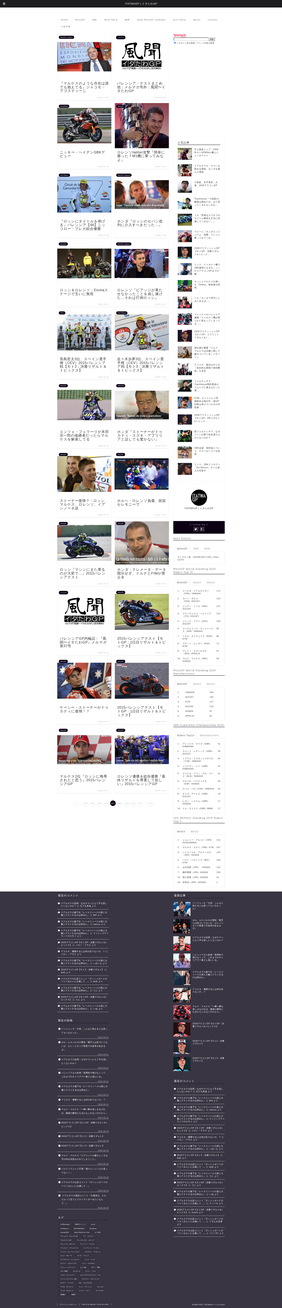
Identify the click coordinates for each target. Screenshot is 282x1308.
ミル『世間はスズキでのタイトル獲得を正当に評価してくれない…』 (207, 218)
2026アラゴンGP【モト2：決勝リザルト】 (82, 1136)
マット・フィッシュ (85, 1287)
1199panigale (65, 1224)
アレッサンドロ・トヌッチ (85, 1240)
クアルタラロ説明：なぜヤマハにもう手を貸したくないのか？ (84, 1061)
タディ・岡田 (95, 1267)
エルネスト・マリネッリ (93, 1252)
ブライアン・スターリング (90, 1279)
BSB (127, 19)
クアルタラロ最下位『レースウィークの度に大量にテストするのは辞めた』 (84, 1088)
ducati (93, 1224)
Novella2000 (64, 1232)
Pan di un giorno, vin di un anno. (95, 1304)
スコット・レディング (67, 1267)
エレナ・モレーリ (66, 1256)
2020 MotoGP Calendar (151, 19)
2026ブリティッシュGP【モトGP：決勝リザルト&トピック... (207, 251)
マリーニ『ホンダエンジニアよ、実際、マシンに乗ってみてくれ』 (207, 234)
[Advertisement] (198, 68)
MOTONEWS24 (79, 1228)
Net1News (93, 1228)
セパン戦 (83, 1267)
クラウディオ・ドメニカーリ (69, 1259)
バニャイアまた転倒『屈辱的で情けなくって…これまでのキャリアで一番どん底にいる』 (84, 1075)
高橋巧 (73, 1294)
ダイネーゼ (76, 1271)
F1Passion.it (64, 1228)
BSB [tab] (207, 548)
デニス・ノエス (90, 1271)
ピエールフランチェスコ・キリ (90, 1275)
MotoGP (80, 19)
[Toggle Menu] (4, 3)
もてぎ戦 (97, 1232)
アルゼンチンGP (65, 1240)
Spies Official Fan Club (81, 1232)
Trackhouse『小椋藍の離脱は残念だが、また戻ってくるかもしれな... (207, 201)
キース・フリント (83, 1256)
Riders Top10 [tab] (185, 735)
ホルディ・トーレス (67, 1283)
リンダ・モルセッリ (67, 1291)
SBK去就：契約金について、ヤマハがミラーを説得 (207, 451)
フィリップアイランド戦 (68, 1279)
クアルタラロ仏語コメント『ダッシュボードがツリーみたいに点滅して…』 (84, 1184)
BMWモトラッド (80, 1224)
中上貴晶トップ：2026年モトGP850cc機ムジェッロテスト (206, 152)
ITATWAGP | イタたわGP (141, 3)
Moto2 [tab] (197, 582)
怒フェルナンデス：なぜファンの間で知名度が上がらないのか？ (207, 434)
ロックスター (100, 1291)
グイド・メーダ (90, 1259)
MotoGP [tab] (182, 548)
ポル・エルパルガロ (85, 1283)
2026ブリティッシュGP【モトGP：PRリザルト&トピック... (207, 418)
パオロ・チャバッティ (67, 1275)
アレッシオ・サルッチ (67, 1244)
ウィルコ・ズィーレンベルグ (69, 1252)
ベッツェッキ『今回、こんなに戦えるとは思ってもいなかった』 (84, 1031)
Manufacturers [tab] (209, 735)
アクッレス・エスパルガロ (69, 1236)
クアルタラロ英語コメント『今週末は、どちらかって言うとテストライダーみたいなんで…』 (83, 1199)
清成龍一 (63, 1294)
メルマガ (65, 26)
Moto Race (111, 19)
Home (64, 19)
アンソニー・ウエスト (87, 1244)
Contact (213, 19)
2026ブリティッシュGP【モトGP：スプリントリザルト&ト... (207, 334)
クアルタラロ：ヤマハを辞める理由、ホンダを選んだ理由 (207, 169)
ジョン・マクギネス (88, 1263)
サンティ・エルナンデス (68, 1263)
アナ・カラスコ (88, 1236)
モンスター (100, 1287)
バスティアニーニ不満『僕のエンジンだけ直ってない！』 (84, 1171)
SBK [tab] (196, 548)
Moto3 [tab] (211, 582)
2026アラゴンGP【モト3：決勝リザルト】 (82, 970)
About (196, 19)
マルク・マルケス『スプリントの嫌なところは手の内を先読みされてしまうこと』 (84, 1157)
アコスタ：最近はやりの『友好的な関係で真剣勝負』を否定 (207, 367)
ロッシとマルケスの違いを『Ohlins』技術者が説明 (207, 284)
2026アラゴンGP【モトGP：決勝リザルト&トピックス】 (84, 1125)
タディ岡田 (64, 1271)
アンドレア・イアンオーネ (69, 1248)
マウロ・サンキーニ (67, 1287)
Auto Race (179, 19)
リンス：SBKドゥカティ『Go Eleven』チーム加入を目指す (207, 467)
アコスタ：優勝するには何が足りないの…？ (83, 951)
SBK (94, 19)
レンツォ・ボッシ (84, 1291)
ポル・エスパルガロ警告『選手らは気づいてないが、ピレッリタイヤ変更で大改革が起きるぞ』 (84, 1046)
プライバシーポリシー (68, 1304)
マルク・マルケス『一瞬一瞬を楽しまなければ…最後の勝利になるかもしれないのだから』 (84, 1111)
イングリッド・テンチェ (91, 1248)
